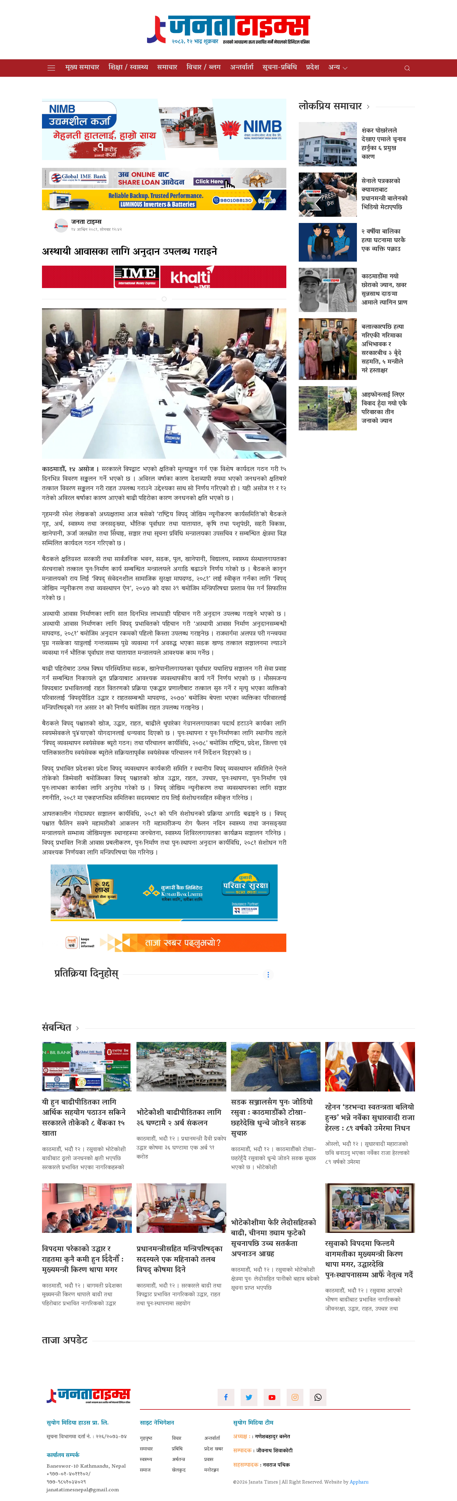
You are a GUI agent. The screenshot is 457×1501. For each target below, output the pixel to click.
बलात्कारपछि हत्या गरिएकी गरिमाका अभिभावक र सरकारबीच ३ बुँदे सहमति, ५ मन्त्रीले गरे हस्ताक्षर (383, 349)
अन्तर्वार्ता (241, 67)
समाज (145, 1470)
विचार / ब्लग (204, 67)
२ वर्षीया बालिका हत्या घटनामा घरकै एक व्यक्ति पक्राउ (383, 240)
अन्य (334, 67)
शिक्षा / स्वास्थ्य (128, 67)
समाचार (167, 67)
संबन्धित (56, 1028)
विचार (176, 1438)
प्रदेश (312, 67)
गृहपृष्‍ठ (146, 1438)
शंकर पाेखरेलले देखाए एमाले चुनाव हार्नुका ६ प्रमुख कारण (384, 144)
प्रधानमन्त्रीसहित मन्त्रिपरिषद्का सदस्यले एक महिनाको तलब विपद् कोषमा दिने (179, 1260)
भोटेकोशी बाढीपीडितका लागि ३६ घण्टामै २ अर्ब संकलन (178, 1118)
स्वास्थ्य (146, 1460)
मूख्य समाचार (82, 67)
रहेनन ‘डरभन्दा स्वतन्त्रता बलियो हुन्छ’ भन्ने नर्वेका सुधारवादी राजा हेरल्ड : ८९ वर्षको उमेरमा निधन (370, 1118)
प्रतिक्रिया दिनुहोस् (86, 974)
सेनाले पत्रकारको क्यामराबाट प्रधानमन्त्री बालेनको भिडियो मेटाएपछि (385, 195)
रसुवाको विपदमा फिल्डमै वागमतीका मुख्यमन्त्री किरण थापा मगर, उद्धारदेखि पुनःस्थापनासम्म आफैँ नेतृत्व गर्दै (369, 1260)
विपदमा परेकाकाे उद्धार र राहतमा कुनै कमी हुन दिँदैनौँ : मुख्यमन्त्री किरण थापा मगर (82, 1260)
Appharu (359, 1482)
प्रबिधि (177, 1449)
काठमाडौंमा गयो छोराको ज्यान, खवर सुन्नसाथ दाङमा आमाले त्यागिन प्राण (384, 290)
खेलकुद (179, 1470)
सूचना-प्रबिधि (280, 67)
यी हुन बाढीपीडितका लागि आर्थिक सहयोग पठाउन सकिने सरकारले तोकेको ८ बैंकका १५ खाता (84, 1118)
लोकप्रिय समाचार (330, 107)
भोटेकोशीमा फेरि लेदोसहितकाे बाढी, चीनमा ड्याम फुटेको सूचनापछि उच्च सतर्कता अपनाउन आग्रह (273, 1239)
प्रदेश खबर (213, 1449)
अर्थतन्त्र (178, 1460)
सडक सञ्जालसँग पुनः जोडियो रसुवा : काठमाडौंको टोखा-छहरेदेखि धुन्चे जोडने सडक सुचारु (272, 1118)
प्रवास (208, 1460)
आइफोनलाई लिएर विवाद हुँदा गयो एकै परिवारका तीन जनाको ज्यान (384, 408)
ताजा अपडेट (65, 1341)
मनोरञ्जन (211, 1470)
